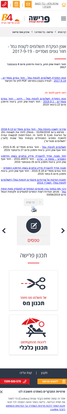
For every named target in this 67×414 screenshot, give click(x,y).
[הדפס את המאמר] (34, 211)
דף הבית (62, 32)
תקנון (44, 373)
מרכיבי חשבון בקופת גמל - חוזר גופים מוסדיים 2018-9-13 (33, 129)
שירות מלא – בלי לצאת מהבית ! (46, 5)
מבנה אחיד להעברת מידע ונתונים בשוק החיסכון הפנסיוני (34, 167)
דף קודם (30, 202)
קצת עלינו (26, 373)
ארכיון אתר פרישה (20, 32)
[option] (33, 230)
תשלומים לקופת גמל (54, 147)
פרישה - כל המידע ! (43, 32)
